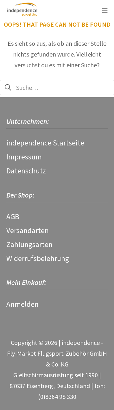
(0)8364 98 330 (57, 396)
